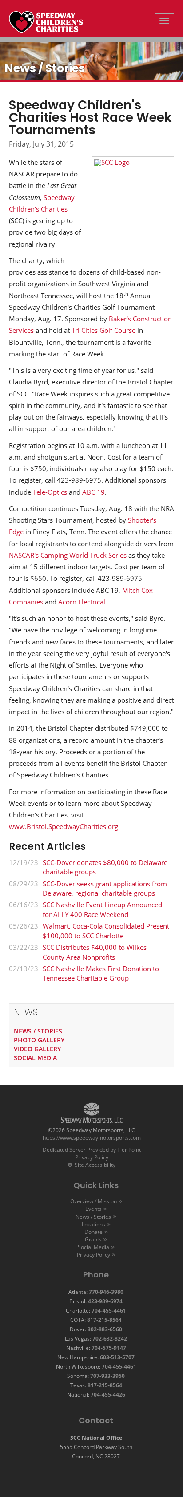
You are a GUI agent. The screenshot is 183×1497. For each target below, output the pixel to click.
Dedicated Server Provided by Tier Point (92, 1149)
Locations (93, 1224)
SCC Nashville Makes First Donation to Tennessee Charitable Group (101, 973)
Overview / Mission (93, 1201)
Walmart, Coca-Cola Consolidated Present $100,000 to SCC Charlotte (106, 930)
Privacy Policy (91, 1157)
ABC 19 (93, 492)
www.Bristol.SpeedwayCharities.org (63, 826)
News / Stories (93, 1217)
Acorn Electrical (81, 601)
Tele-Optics (50, 492)
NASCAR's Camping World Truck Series (68, 555)
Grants (93, 1239)
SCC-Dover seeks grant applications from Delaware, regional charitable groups (105, 888)
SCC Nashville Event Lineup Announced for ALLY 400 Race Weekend (102, 909)
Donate (93, 1232)
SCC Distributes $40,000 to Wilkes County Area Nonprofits (95, 952)
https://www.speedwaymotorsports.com (92, 1137)
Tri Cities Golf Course (102, 330)
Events (93, 1209)
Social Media (93, 1247)
